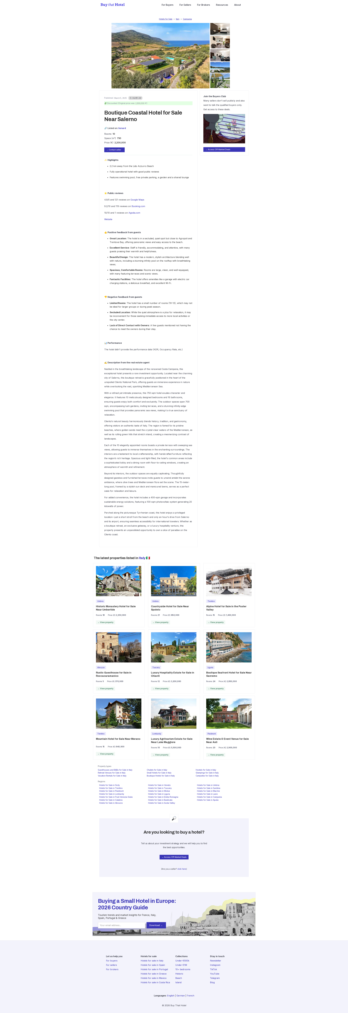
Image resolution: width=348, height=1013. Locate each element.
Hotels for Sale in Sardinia (208, 788)
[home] (113, 5)
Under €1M (181, 965)
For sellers (111, 965)
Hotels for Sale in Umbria (208, 785)
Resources (222, 4)
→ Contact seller (113, 150)
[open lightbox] (160, 55)
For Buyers (167, 4)
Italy (177, 19)
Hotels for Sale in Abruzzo (111, 803)
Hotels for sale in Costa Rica (155, 982)
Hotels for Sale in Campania (209, 797)
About (237, 4)
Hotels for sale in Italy (152, 960)
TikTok (213, 969)
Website (108, 219)
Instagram (215, 965)
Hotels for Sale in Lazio (207, 794)
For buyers (111, 960)
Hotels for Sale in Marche (208, 791)
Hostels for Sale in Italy (206, 770)
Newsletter (215, 960)
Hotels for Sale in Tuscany (160, 788)
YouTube (214, 973)
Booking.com (138, 206)
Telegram (215, 978)
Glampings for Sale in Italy (207, 773)
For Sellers (185, 4)
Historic (179, 973)
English (170, 995)
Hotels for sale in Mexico (154, 978)
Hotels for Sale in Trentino (111, 788)
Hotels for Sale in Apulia (207, 800)
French (190, 995)
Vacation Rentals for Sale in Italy (112, 776)
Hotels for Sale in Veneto (159, 785)
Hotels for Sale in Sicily (109, 785)
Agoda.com (134, 212)
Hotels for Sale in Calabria (110, 800)
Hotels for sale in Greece (154, 973)
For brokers (112, 969)
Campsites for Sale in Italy (207, 776)
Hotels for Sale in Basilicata (160, 800)
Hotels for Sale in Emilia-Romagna (163, 797)
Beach (178, 978)
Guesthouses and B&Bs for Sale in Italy (115, 770)
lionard (122, 128)
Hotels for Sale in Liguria (159, 794)
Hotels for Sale (165, 19)
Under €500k (182, 960)
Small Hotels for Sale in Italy (159, 773)
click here (181, 869)
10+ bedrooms (182, 969)
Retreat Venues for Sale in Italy (111, 773)
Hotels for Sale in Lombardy (111, 794)
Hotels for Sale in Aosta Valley (161, 803)
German (180, 995)
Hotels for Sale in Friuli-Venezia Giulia (116, 797)
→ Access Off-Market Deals (217, 149)
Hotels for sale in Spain (153, 965)
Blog (212, 982)
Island (178, 982)
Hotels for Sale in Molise (159, 791)
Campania (187, 19)
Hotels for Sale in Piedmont (111, 791)
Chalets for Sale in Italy (157, 770)
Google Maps (137, 199)
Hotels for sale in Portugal (154, 969)
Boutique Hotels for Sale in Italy (161, 776)
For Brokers (203, 4)
